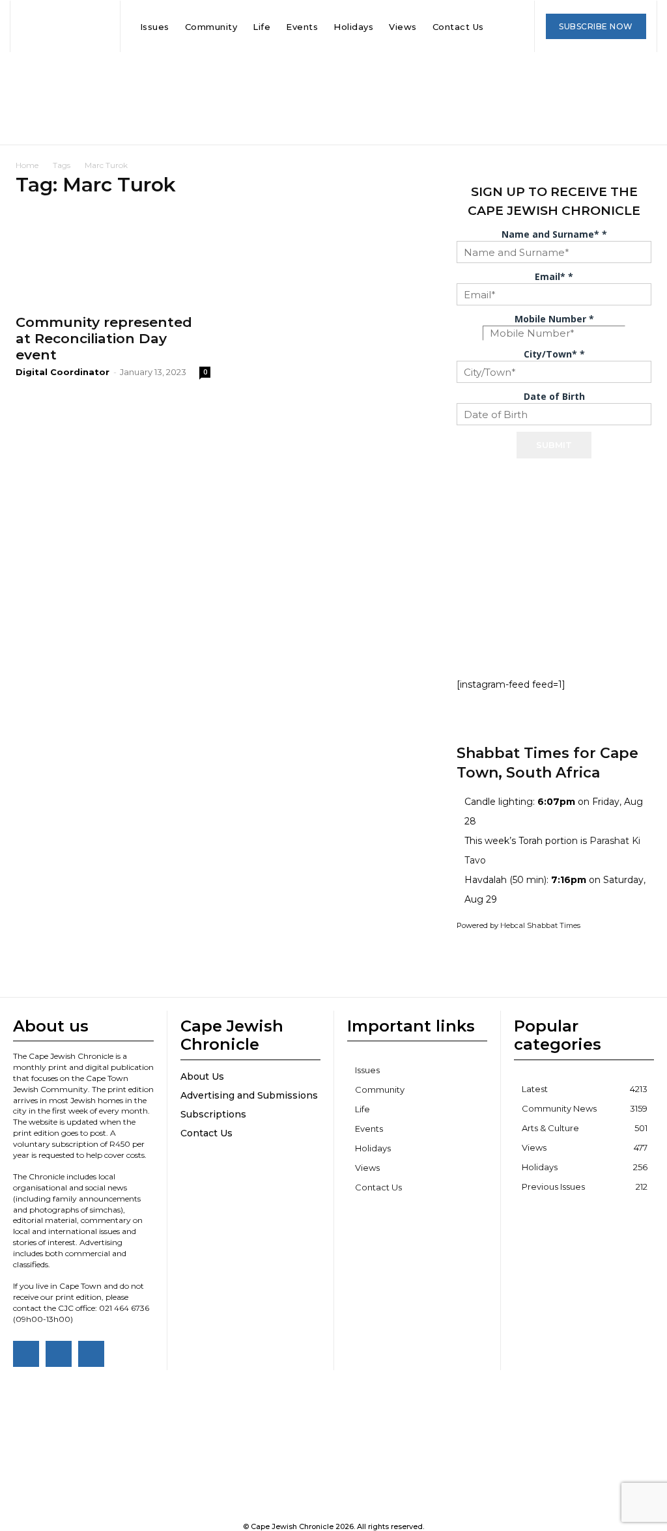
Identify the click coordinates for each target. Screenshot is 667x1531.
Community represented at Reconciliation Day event (104, 338)
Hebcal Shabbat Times (540, 925)
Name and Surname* (554, 234)
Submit (554, 445)
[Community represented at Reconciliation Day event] (113, 257)
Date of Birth (554, 396)
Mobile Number (554, 319)
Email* (554, 276)
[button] (504, 26)
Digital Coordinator (62, 372)
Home (27, 165)
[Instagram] (59, 1354)
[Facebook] (26, 1354)
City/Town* (554, 354)
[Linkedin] (91, 1354)
